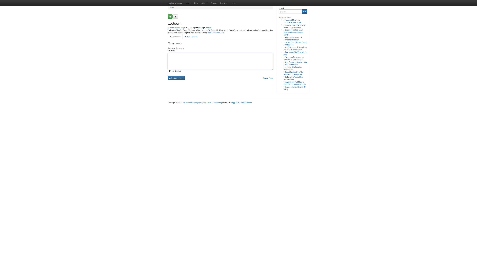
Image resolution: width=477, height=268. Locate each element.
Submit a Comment (176, 48)
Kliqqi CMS (235, 102)
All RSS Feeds (246, 102)
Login (233, 3)
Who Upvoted (192, 36)
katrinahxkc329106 (175, 27)
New (196, 3)
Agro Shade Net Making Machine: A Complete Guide (295, 83)
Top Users (217, 102)
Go (304, 11)
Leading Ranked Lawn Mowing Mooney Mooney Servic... (293, 32)
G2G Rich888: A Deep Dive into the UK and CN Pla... (295, 48)
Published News (285, 17)
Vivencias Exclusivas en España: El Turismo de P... (294, 58)
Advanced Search (190, 102)
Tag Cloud (207, 102)
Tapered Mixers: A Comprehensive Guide (292, 21)
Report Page (268, 78)
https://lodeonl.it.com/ (216, 32)
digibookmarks (175, 3)
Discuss (208, 27)
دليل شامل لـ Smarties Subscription (293, 68)
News (200, 27)
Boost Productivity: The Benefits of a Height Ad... (293, 73)
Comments (175, 36)
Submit (204, 3)
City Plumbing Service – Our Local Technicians (295, 63)
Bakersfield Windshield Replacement (293, 78)
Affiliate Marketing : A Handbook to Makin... (293, 38)
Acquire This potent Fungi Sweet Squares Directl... (294, 26)
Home (188, 3)
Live (200, 102)
